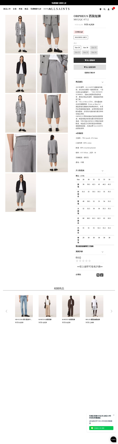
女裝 (14, 9)
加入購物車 (91, 60)
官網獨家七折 (36, 9)
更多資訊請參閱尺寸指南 (84, 246)
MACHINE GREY (81, 37)
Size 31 (93, 47)
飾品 (26, 9)
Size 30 (85, 47)
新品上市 (7, 9)
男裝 (20, 9)
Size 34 (93, 52)
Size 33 (85, 52)
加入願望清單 (91, 67)
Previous (6, 311)
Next (111, 311)
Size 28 (77, 47)
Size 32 (77, 52)
